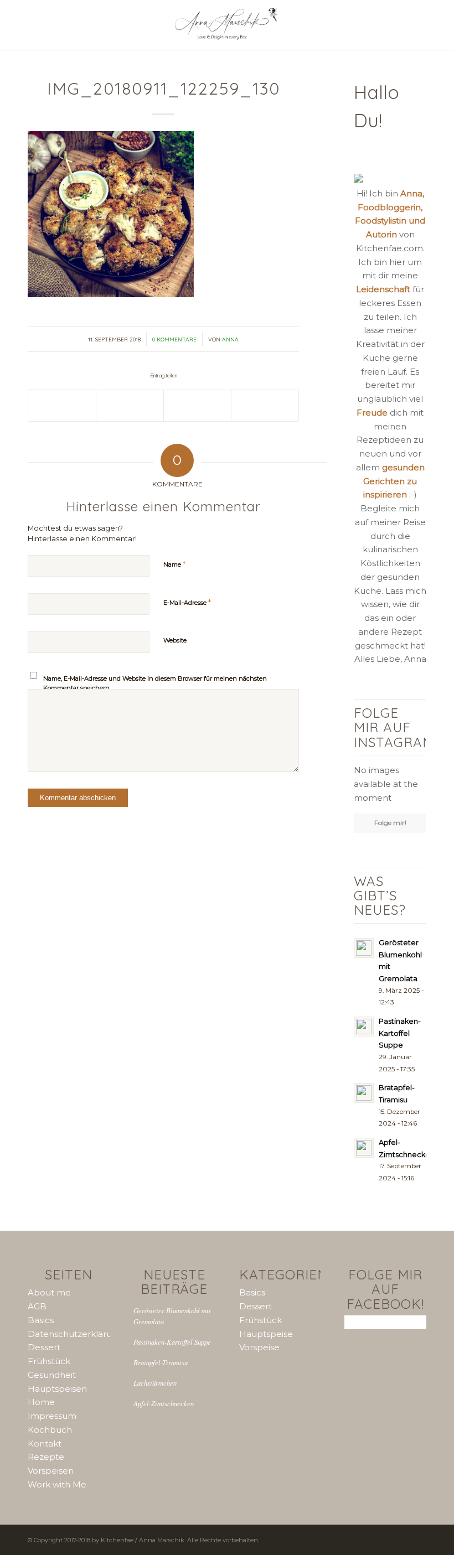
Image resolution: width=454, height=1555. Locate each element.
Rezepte (46, 1457)
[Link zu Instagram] (357, 1539)
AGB (37, 1306)
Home (41, 1402)
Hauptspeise (266, 1334)
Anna (230, 339)
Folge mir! (390, 822)
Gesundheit (52, 1375)
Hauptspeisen (57, 1388)
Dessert (44, 1347)
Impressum (52, 1416)
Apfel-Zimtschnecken (163, 1403)
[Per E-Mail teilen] (264, 405)
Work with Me (57, 1484)
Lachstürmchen (155, 1382)
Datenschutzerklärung (75, 1334)
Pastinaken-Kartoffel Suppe (172, 1341)
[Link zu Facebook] (390, 1539)
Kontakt (44, 1443)
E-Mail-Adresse (187, 602)
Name (174, 563)
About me (49, 1292)
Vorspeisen (51, 1470)
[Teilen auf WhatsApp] (129, 405)
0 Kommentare (174, 339)
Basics (41, 1320)
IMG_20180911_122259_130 (163, 88)
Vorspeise (259, 1347)
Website (175, 640)
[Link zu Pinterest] (373, 1539)
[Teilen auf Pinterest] (197, 405)
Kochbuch (50, 1429)
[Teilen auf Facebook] (62, 405)
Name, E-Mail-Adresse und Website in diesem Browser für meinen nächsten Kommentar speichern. (155, 683)
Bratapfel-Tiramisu (160, 1362)
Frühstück (49, 1361)
